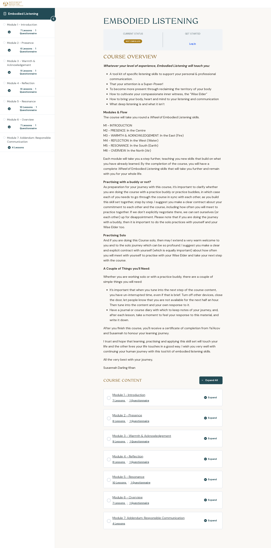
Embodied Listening (23, 14)
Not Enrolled (133, 41)
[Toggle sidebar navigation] (50, 19)
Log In (192, 44)
